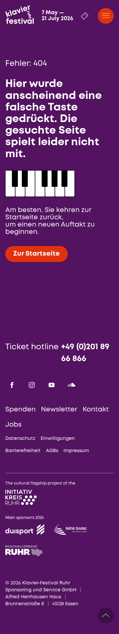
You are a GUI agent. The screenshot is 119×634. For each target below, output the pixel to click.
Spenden (20, 409)
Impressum (76, 451)
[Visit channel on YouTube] (51, 385)
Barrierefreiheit (23, 451)
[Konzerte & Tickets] (85, 16)
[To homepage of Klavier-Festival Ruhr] (19, 14)
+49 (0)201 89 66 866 (85, 353)
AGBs (52, 451)
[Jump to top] (106, 615)
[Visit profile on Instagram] (31, 385)
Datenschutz (20, 439)
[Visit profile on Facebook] (12, 385)
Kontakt (96, 409)
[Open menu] (106, 16)
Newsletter (59, 409)
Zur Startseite (36, 254)
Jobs (13, 425)
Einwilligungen (58, 439)
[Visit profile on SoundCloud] (71, 385)
